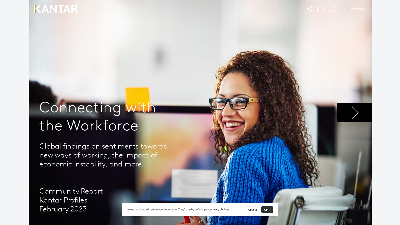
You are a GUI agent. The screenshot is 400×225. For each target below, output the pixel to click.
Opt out (252, 209)
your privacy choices (216, 209)
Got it (267, 209)
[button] (309, 9)
